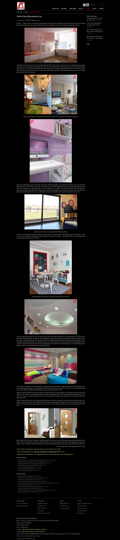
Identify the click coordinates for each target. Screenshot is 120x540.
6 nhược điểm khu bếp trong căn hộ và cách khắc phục (33, 460)
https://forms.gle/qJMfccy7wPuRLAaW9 (45, 451)
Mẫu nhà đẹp (80, 513)
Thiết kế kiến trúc (64, 503)
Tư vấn (88, 8)
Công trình (72, 8)
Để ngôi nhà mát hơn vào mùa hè (27, 479)
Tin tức (94, 8)
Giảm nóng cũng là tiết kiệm (25, 485)
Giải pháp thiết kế (82, 510)
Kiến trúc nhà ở (42, 508)
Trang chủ (55, 8)
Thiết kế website (21, 538)
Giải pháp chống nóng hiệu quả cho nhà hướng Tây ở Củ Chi (35, 483)
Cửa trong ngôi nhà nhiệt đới (26, 476)
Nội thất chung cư (43, 503)
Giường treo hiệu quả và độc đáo (27, 492)
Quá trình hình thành (22, 506)
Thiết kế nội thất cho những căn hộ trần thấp (30, 463)
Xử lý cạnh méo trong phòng (26, 467)
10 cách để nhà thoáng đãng (26, 468)
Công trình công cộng (44, 513)
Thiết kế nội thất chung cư (84, 503)
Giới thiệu (64, 8)
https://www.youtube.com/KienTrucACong (33, 531)
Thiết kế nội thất (64, 506)
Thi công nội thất (64, 508)
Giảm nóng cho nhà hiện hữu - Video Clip (29, 477)
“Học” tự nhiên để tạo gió (25, 470)
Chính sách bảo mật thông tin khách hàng (28, 536)
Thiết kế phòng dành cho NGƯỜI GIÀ (28, 465)
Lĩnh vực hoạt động (22, 503)
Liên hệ (101, 8)
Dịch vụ (81, 8)
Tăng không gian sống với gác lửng (28, 488)
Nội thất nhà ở (42, 506)
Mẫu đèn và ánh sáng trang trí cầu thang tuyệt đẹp (32, 461)
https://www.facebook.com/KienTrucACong (34, 529)
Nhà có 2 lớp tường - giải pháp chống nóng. (30, 486)
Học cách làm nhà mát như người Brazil (29, 481)
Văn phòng (41, 510)
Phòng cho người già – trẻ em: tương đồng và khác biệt (33, 490)
